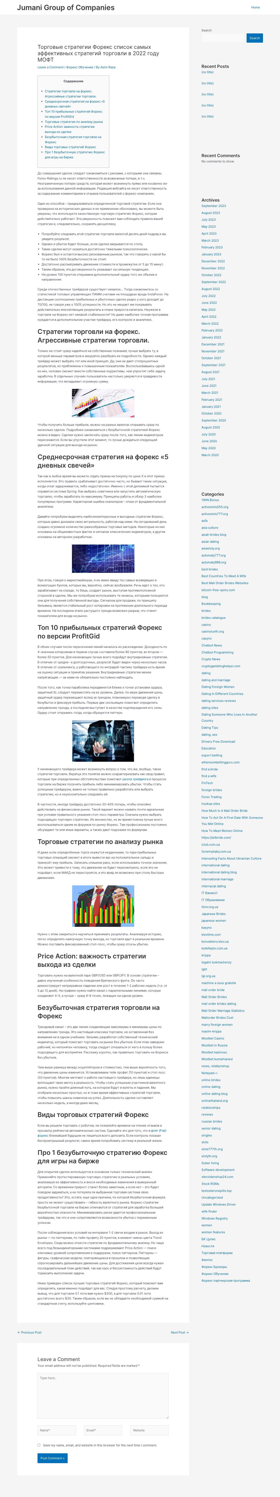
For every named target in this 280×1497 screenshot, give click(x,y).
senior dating (211, 1128)
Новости (207, 1246)
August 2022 (210, 289)
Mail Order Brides (214, 997)
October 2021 (211, 358)
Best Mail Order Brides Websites (224, 583)
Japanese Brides (213, 914)
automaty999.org (213, 562)
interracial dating (213, 886)
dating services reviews (218, 701)
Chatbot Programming (217, 652)
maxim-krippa (211, 1031)
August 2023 (210, 213)
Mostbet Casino (212, 1038)
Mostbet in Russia (214, 1045)
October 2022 (211, 275)
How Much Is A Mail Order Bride (224, 811)
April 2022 (208, 317)
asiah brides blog (213, 535)
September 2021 (213, 365)
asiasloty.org (210, 548)
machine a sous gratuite (218, 983)
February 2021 (211, 400)
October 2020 (211, 413)
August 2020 (210, 427)
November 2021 (212, 351)
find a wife (208, 776)
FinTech (207, 783)
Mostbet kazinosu (214, 1052)
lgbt (204, 969)
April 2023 (209, 233)
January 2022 (211, 337)
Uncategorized (212, 1197)
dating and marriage (215, 680)
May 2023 (208, 226)
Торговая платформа (216, 1253)
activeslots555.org (214, 507)
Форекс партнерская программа (225, 1280)
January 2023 (211, 254)
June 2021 (208, 386)
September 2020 (213, 420)
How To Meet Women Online (222, 831)
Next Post (180, 1332)
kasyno (206, 927)
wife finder (209, 1211)
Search (206, 30)
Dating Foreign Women (217, 687)
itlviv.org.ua (209, 907)
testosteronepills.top (216, 1191)
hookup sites (210, 804)
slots (204, 1142)
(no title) (207, 72)
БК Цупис (208, 1239)
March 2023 (210, 240)
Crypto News (210, 659)
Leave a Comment (51, 67)
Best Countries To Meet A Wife (223, 576)
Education (208, 748)
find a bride (209, 769)
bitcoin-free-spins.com (218, 590)
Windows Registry (214, 1218)
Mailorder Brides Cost (217, 1018)
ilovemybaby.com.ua (216, 851)
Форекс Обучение (79, 67)
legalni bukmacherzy (216, 962)
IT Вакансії (209, 893)
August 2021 (210, 372)
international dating (215, 865)
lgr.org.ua (208, 976)
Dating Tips (209, 728)
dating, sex (209, 735)
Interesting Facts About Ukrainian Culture (231, 858)
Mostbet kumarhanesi (217, 1059)
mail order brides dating (218, 1004)
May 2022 (208, 310)
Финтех (207, 1260)
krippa (206, 955)
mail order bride (213, 990)
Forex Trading (211, 797)
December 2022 (213, 261)
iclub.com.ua (210, 844)
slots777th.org (212, 1149)
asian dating (210, 542)
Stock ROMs (210, 1184)
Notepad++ (209, 1073)
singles (206, 1135)
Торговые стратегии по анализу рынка (74, 122)
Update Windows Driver (218, 1204)
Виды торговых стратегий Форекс (70, 147)
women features (213, 1232)
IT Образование (213, 900)
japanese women (213, 921)
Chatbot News (211, 645)
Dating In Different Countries (222, 694)
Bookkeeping (211, 604)
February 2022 (212, 330)
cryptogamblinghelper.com (220, 666)
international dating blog (219, 872)
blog (204, 597)
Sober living (210, 1163)
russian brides (211, 1121)
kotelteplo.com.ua (214, 948)
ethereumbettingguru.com (220, 762)
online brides (211, 1080)
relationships (210, 1108)
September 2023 (213, 206)
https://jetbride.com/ (216, 837)
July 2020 (208, 434)
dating (206, 673)
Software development (217, 1170)
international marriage (217, 879)
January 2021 (211, 407)
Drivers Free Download (218, 741)
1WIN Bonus (210, 500)
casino (206, 625)
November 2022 (213, 268)
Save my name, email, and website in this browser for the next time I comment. (100, 1445)
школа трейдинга (135, 779)
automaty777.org (213, 555)
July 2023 (208, 220)
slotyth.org (209, 1156)
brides (206, 611)
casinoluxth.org (212, 631)
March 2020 (210, 455)
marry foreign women (217, 1025)
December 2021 (212, 344)
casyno (206, 638)
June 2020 (209, 441)
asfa (204, 521)
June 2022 (209, 303)
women (206, 1225)
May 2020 (208, 448)
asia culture (209, 528)
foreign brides (211, 790)
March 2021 (209, 393)
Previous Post (29, 1332)
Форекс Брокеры (214, 1267)
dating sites (209, 708)
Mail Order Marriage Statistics (223, 1011)
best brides (209, 569)
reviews (207, 1114)
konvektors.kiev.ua (215, 941)
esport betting (211, 755)
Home (255, 7)
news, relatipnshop (215, 1066)
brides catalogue (213, 618)
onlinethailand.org (214, 1101)
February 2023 (212, 247)
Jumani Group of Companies (66, 7)
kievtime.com (211, 934)
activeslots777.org (214, 514)
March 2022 (210, 323)
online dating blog (214, 1094)
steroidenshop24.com (217, 1177)
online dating (210, 1087)
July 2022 (208, 296)
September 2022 (213, 282)
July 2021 (208, 379)
